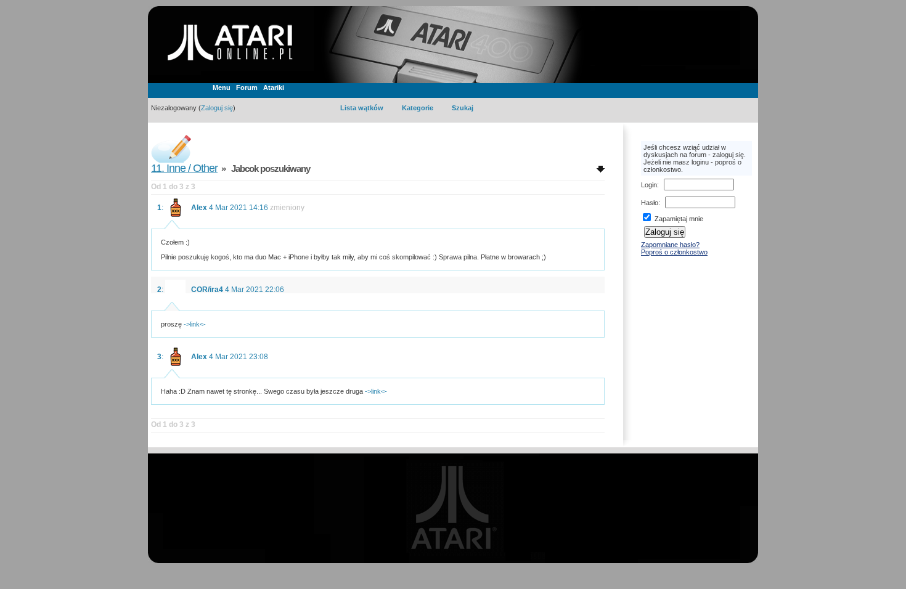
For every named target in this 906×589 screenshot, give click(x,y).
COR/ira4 (207, 289)
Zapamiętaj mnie (678, 218)
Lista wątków (361, 108)
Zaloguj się (217, 108)
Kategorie (417, 108)
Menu (222, 87)
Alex (199, 207)
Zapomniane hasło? (670, 244)
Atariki (273, 87)
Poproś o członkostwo (674, 252)
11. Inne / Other (184, 168)
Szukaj (462, 108)
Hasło (649, 202)
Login (649, 185)
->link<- (195, 324)
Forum (247, 87)
